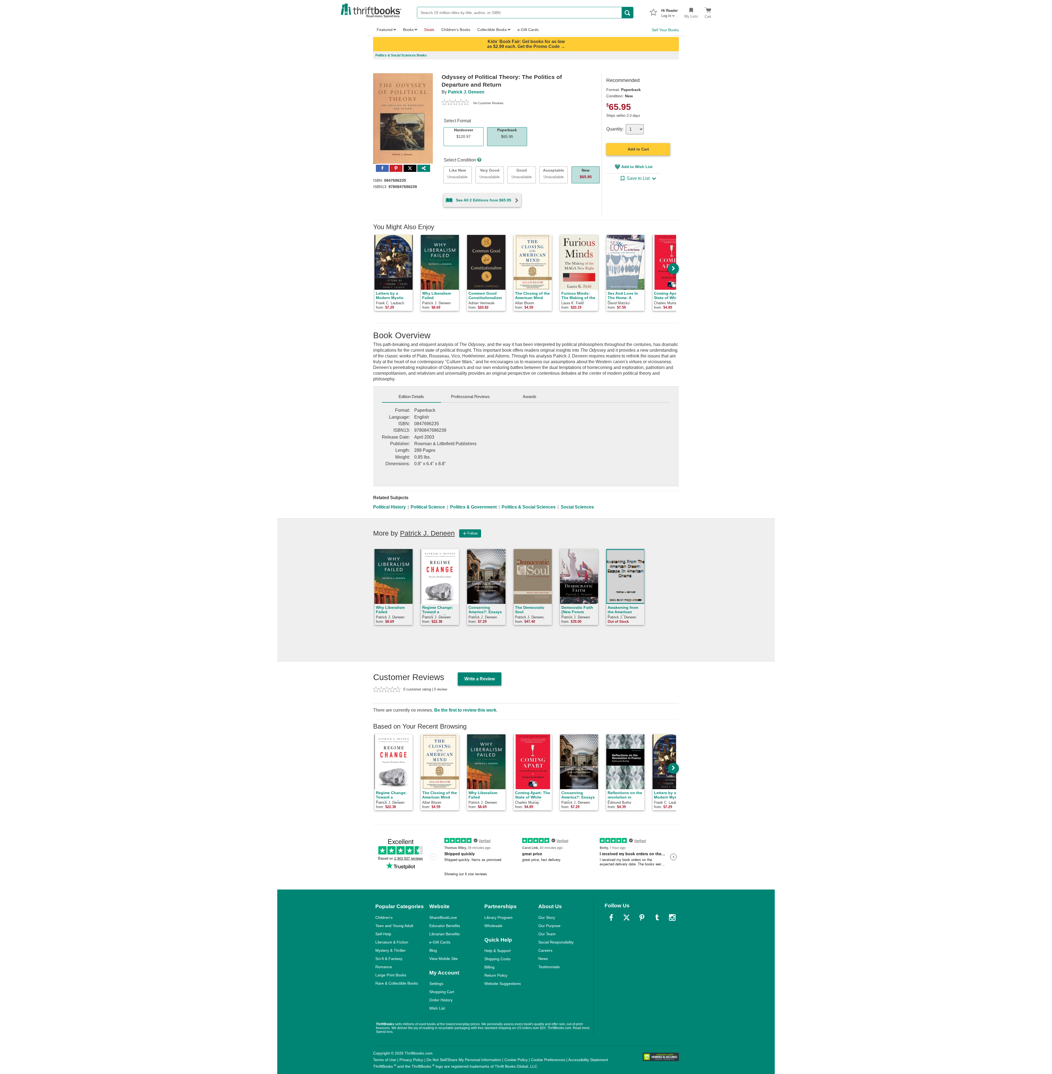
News (543, 958)
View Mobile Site (443, 958)
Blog (433, 950)
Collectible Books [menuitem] (492, 29)
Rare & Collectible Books (396, 983)
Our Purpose (549, 926)
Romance (383, 967)
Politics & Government (473, 507)
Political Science (428, 507)
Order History (441, 1000)
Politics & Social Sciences (529, 507)
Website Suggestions (502, 983)
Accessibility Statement (588, 1060)
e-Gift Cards (439, 942)
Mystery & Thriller (390, 950)
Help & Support (497, 950)
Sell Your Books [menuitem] (665, 30)
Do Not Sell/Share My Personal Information (464, 1060)
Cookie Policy (516, 1060)
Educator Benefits (444, 926)
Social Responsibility (556, 942)
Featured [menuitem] (385, 29)
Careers (545, 950)
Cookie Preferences (548, 1060)
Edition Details (411, 396)
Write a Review (479, 679)
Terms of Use (384, 1060)
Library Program (498, 917)
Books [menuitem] (408, 29)
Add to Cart (638, 149)
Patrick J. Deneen (466, 92)
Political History (389, 507)
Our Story (546, 917)
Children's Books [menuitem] (455, 29)
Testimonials (549, 967)
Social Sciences (577, 507)
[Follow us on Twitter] (626, 917)
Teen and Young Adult (394, 926)
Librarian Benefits (444, 934)
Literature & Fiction (391, 942)
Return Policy (495, 975)
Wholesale (493, 926)
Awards (529, 396)
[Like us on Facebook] (611, 917)
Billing (489, 967)
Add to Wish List (637, 166)
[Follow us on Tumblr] (657, 917)
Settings (436, 983)
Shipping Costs (497, 959)
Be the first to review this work (465, 710)
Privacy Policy (411, 1060)
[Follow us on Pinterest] (641, 917)
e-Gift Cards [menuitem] (528, 29)
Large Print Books (390, 975)
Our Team (547, 934)
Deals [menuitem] (429, 29)
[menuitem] (669, 11)
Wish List (437, 1008)
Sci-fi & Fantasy (388, 958)
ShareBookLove (443, 917)
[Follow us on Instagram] (672, 917)
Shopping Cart (441, 992)
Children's (384, 917)
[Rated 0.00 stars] (455, 103)
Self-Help (383, 934)
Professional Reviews (470, 396)
